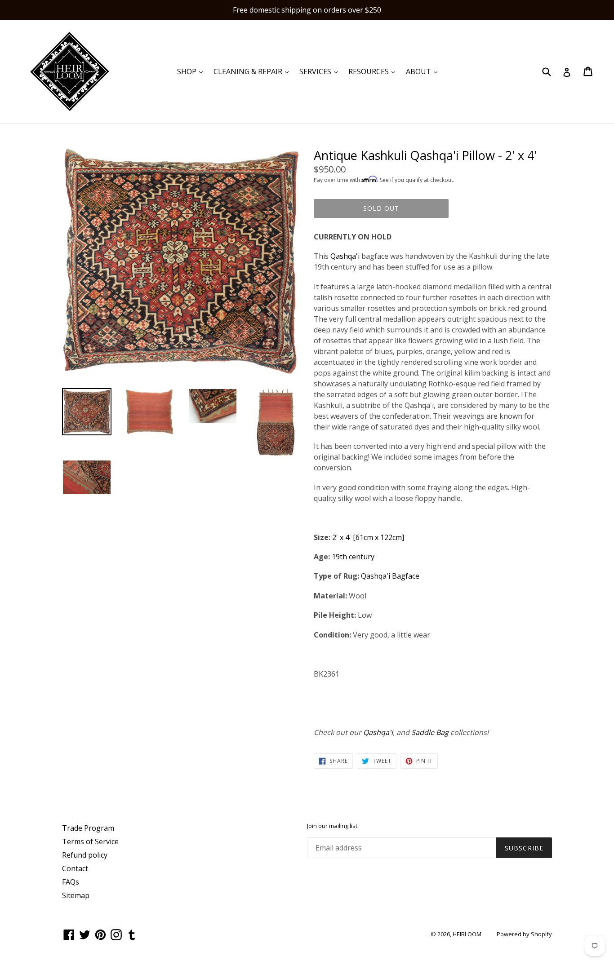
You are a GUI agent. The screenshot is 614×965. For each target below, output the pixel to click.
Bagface (405, 576)
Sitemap (75, 895)
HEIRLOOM (467, 934)
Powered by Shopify (524, 934)
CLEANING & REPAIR (253, 71)
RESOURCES (374, 71)
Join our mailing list (332, 826)
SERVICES (320, 71)
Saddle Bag (430, 732)
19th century (353, 557)
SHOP (192, 71)
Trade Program (88, 828)
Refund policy (84, 855)
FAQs (70, 882)
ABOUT (424, 71)
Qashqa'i (345, 256)
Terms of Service (90, 841)
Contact (75, 868)
